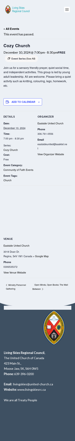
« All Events (11, 29)
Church (7, 180)
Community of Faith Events (18, 170)
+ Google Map (41, 256)
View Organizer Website (51, 154)
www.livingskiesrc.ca (31, 389)
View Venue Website (14, 272)
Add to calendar (23, 102)
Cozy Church (10, 150)
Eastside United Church (50, 123)
